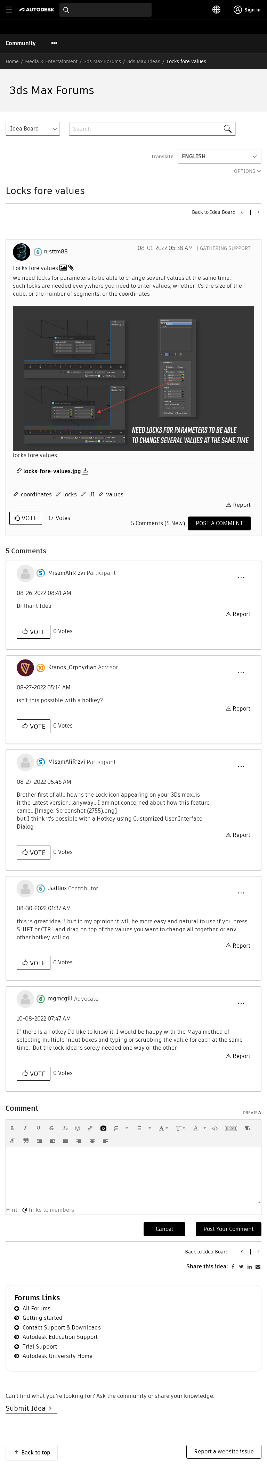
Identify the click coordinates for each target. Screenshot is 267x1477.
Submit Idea (27, 1408)
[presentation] (12, 1128)
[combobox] (105, 10)
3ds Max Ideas (143, 61)
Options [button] (245, 171)
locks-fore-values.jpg (52, 471)
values (114, 494)
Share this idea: (207, 1266)
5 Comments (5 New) (158, 523)
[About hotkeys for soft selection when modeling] (242, 212)
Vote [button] (28, 518)
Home (12, 61)
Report (242, 505)
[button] (133, 378)
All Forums (36, 1308)
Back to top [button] (35, 1453)
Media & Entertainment (51, 61)
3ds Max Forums (102, 61)
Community (21, 43)
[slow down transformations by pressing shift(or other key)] (257, 211)
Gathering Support (225, 248)
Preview (252, 1113)
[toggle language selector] (216, 9)
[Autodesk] (37, 9)
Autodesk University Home (57, 1356)
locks (70, 494)
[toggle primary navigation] (13, 10)
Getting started (43, 1318)
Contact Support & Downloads (62, 1328)
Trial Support (40, 1347)
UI (91, 494)
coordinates (36, 494)
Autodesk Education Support (60, 1337)
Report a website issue (224, 1451)
